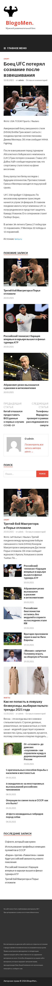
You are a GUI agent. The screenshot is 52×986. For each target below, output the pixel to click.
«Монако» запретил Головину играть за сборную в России (36, 653)
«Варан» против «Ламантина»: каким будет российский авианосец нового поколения (24, 858)
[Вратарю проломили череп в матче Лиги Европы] (13, 644)
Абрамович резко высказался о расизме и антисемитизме (21, 386)
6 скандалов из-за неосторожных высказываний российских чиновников (25, 786)
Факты (7, 698)
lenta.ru (18, 238)
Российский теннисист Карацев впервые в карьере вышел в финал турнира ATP (24, 339)
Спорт (6, 59)
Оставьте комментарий (36, 80)
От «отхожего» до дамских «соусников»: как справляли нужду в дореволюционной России (35, 752)
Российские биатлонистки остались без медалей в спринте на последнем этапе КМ (35, 616)
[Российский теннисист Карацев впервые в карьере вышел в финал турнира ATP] (26, 332)
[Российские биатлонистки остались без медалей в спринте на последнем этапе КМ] (13, 618)
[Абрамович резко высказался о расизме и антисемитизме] (26, 381)
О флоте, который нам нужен (20, 841)
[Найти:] (26, 474)
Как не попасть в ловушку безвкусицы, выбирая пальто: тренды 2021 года (26, 705)
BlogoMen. (20, 22)
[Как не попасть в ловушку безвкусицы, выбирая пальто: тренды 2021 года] (26, 695)
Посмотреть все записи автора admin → (34, 448)
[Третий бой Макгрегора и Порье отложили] (26, 287)
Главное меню (17, 48)
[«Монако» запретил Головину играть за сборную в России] (13, 660)
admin (21, 80)
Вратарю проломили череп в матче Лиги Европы (36, 636)
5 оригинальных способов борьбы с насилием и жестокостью (27, 771)
